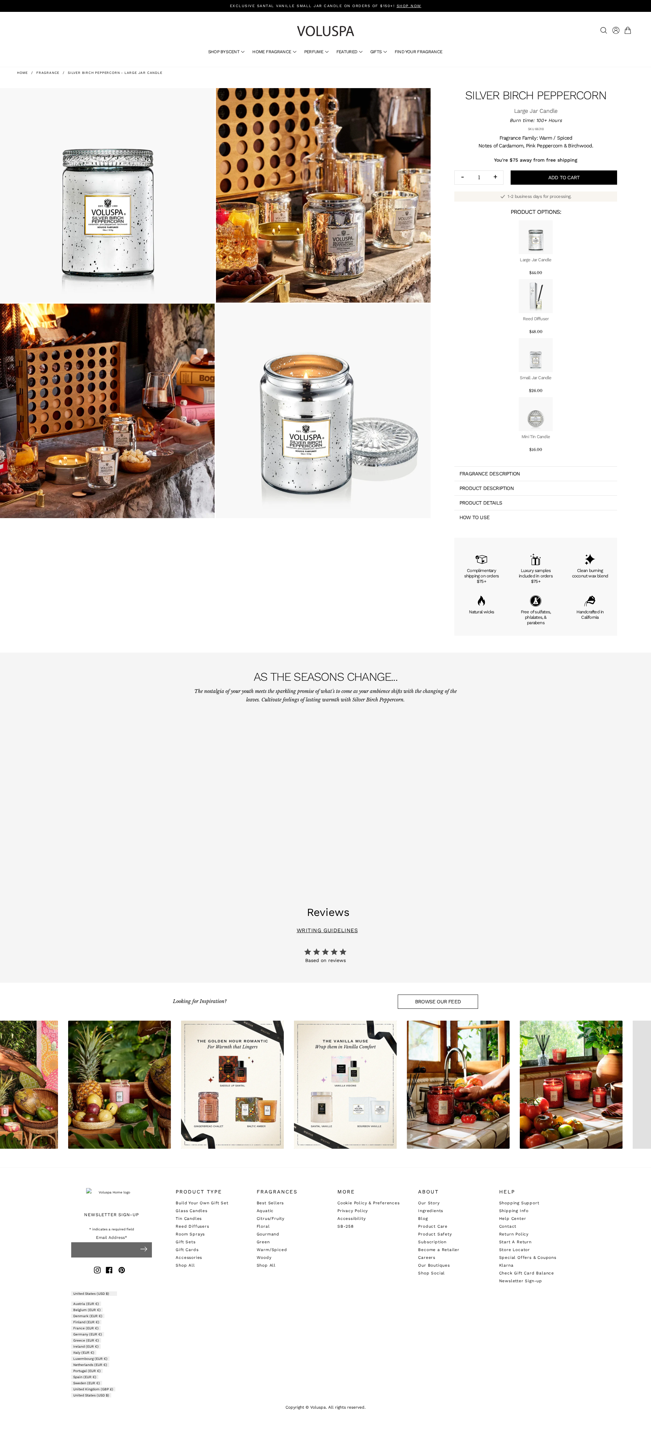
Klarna (506, 1265)
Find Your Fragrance (418, 51)
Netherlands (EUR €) (90, 1365)
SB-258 (345, 1226)
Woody (264, 1257)
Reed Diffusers (192, 1226)
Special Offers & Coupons (527, 1257)
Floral (263, 1226)
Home (22, 73)
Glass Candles (191, 1210)
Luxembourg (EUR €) (90, 1359)
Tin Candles (189, 1218)
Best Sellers (270, 1203)
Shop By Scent (224, 51)
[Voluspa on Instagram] (97, 1271)
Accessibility (351, 1218)
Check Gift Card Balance (526, 1273)
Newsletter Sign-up (520, 1281)
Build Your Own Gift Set (202, 1203)
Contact (508, 1226)
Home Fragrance (272, 51)
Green (263, 1242)
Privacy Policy (352, 1210)
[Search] (603, 30)
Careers (426, 1257)
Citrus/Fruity (270, 1218)
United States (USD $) (91, 1293)
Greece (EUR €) (86, 1340)
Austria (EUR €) (86, 1304)
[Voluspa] (325, 31)
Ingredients (430, 1210)
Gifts (376, 51)
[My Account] (615, 30)
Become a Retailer (438, 1249)
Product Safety (435, 1234)
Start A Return (515, 1242)
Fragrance (47, 73)
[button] (629, 30)
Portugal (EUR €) (87, 1371)
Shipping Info (514, 1210)
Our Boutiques (434, 1265)
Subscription (432, 1242)
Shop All (185, 1265)
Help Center (512, 1218)
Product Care (433, 1226)
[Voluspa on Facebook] (109, 1271)
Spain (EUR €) (84, 1377)
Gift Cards (187, 1249)
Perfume (314, 51)
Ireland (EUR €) (86, 1346)
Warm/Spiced (272, 1249)
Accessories (189, 1257)
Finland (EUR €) (86, 1322)
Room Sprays (190, 1234)
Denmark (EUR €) (87, 1316)
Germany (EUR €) (87, 1334)
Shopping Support (519, 1203)
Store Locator (514, 1249)
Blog (423, 1218)
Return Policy (514, 1234)
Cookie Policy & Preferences (368, 1203)
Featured (347, 51)
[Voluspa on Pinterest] (121, 1271)
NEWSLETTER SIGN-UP (111, 1214)
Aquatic (265, 1210)
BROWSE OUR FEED (438, 1002)
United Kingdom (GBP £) (93, 1389)
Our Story (428, 1203)
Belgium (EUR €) (87, 1310)
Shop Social (431, 1273)
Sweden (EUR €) (86, 1383)
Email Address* (111, 1237)
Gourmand (268, 1234)
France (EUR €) (86, 1328)
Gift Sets (185, 1242)
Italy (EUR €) (83, 1352)
